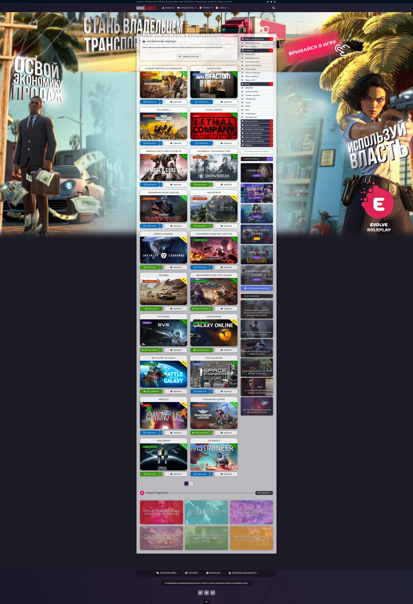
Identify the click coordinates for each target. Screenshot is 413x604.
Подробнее (177, 102)
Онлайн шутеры (149, 75)
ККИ (247, 110)
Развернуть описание (190, 56)
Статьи (222, 8)
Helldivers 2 (163, 110)
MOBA (247, 106)
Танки (230, 2)
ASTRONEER (214, 440)
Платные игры (251, 47)
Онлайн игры (187, 8)
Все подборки (263, 493)
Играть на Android (201, 309)
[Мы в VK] (268, 1)
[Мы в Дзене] (206, 592)
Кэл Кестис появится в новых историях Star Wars (257, 333)
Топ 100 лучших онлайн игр (258, 288)
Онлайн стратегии (200, 240)
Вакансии (215, 573)
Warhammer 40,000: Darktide (163, 192)
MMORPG (147, 323)
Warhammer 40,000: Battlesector (214, 234)
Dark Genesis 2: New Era (257, 191)
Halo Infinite (214, 192)
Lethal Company (214, 110)
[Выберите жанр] (242, 88)
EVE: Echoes (164, 316)
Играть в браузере (202, 350)
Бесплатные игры (252, 43)
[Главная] (146, 7)
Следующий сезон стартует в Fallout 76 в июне (257, 372)
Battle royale (178, 2)
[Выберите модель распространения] (242, 42)
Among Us (163, 399)
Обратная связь (168, 573)
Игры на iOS (250, 80)
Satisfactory (214, 68)
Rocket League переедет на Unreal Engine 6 (257, 352)
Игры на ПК (250, 54)
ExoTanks (163, 275)
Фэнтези (162, 2)
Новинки (141, 2)
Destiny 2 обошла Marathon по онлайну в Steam (257, 411)
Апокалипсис (189, 2)
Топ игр (206, 8)
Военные (222, 2)
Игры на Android (251, 76)
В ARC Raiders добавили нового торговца (257, 391)
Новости (169, 8)
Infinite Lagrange (163, 234)
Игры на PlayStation (253, 65)
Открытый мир (151, 2)
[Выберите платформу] (242, 54)
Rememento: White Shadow (256, 272)
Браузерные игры (252, 58)
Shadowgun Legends (214, 399)
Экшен (197, 116)
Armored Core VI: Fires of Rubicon (163, 151)
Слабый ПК (213, 2)
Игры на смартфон (252, 73)
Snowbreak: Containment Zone (214, 151)
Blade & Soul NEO (257, 211)
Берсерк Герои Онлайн (256, 232)
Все (269, 159)
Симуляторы (199, 75)
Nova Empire (163, 440)
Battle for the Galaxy (164, 358)
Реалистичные (201, 2)
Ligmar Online (257, 252)
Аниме (169, 2)
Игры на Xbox (250, 69)
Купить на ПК (151, 102)
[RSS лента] (274, 1)
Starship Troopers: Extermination (163, 68)
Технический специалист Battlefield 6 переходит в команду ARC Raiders (257, 312)
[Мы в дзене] (271, 1)
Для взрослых (251, 117)
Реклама (193, 573)
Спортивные (250, 114)
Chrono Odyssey (256, 170)
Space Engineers (214, 358)
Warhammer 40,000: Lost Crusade (214, 275)
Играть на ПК (201, 185)
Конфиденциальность (244, 573)
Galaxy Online (213, 316)
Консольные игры (252, 62)
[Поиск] (273, 8)
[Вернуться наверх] (206, 602)
